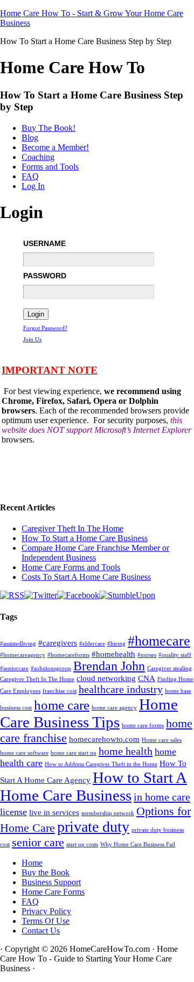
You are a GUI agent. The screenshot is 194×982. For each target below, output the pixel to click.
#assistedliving (18, 644)
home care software (24, 753)
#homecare (159, 641)
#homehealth (113, 654)
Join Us (32, 339)
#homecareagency (22, 655)
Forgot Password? (45, 328)
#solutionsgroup (51, 668)
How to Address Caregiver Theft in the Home (101, 764)
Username (44, 243)
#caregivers (57, 643)
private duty (93, 826)
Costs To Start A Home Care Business (86, 576)
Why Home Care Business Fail (137, 844)
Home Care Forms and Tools (71, 567)
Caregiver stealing (169, 668)
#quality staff (174, 655)
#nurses (146, 655)
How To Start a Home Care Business (85, 538)
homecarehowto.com (104, 739)
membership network (107, 813)
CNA (146, 678)
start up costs (82, 844)
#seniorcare (14, 668)
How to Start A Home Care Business (93, 786)
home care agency (114, 708)
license (13, 811)
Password (44, 275)
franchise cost (60, 691)
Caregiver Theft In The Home (72, 528)
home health (126, 751)
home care (61, 705)
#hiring (116, 644)
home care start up (73, 753)
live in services (54, 812)
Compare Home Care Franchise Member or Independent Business (95, 552)
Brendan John (109, 666)
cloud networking (106, 678)
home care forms (143, 725)
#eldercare (92, 644)
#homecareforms (68, 655)
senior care (38, 842)
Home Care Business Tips (89, 713)
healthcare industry (121, 689)
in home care (162, 797)
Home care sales (162, 740)
